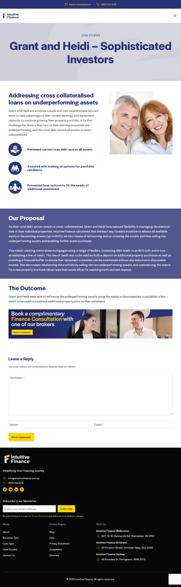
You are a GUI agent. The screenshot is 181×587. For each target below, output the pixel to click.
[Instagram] (22, 489)
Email (98, 425)
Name (14, 425)
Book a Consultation (80, 4)
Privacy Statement (40, 516)
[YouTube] (10, 489)
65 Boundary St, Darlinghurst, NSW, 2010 (123, 559)
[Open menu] (175, 15)
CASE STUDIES (90, 35)
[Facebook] (5, 489)
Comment (17, 378)
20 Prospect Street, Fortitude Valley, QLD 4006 (127, 547)
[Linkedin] (16, 489)
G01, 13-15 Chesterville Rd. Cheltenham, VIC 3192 (127, 536)
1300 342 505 (108, 4)
